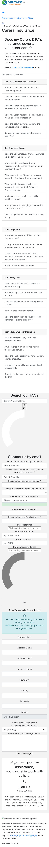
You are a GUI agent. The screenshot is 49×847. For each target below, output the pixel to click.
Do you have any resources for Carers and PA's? (23, 134)
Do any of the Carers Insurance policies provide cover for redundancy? (23, 246)
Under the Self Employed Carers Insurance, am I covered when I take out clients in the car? (23, 166)
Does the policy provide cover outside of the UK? (24, 375)
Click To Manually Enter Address (24, 610)
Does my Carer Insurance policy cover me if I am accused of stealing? (24, 116)
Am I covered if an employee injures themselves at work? (22, 348)
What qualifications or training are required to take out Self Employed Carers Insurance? (21, 187)
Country (24, 712)
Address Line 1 (24, 637)
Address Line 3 (24, 658)
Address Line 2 (24, 647)
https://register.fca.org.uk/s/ (23, 835)
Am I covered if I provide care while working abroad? (21, 197)
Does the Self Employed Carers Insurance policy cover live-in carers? (24, 155)
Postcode (24, 701)
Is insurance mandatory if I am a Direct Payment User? (23, 236)
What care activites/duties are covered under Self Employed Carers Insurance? (23, 176)
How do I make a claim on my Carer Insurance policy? (22, 89)
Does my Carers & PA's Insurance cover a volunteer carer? (24, 98)
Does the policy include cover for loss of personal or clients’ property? (24, 318)
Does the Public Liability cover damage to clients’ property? (24, 357)
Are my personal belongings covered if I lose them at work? (24, 206)
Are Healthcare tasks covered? (19, 265)
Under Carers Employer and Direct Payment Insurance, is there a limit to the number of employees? (24, 256)
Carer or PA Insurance (22, 67)
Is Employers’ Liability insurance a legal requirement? (23, 366)
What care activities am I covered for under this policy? (22, 285)
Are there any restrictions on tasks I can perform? (23, 294)
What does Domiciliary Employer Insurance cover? (20, 339)
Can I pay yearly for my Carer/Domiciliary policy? (24, 216)
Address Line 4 (24, 669)
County (24, 690)
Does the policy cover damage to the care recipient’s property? (22, 125)
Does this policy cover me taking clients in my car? (24, 303)
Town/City (24, 680)
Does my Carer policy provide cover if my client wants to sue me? (23, 107)
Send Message (24, 753)
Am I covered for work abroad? (19, 310)
